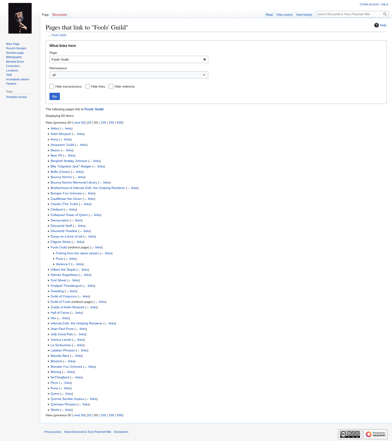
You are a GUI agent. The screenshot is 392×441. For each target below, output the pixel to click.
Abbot (55, 128)
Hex (53, 318)
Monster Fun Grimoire (66, 366)
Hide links (98, 86)
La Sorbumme (61, 345)
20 (89, 122)
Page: (53, 52)
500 (119, 122)
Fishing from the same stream (77, 253)
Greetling (57, 291)
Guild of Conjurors (64, 296)
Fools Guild (59, 247)
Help (383, 25)
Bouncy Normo (61, 177)
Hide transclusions (68, 86)
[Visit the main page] (20, 18)
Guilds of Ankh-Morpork (67, 307)
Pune (59, 258)
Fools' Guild (59, 35)
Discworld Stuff (61, 226)
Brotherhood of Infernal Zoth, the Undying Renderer (88, 188)
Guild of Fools (61, 302)
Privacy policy (52, 432)
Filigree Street (61, 242)
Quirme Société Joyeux (67, 399)
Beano (55, 150)
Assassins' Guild (62, 145)
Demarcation (60, 220)
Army (54, 139)
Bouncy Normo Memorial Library (74, 182)
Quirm (55, 393)
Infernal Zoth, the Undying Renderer (77, 323)
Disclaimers (121, 432)
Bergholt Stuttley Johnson (69, 161)
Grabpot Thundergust (66, 285)
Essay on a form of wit (66, 236)
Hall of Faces (60, 312)
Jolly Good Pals (62, 334)
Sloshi (55, 410)
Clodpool (57, 209)
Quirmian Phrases (63, 404)
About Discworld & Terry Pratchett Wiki (87, 432)
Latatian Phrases (63, 350)
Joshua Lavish (61, 339)
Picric (54, 383)
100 (103, 122)
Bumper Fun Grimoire (66, 193)
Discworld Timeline (64, 231)
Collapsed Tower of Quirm (69, 215)
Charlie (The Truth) (64, 204)
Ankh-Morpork (61, 134)
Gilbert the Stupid (63, 269)
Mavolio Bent (60, 356)
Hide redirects (125, 86)
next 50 (79, 122)
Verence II (63, 264)
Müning (56, 372)
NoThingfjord (60, 377)
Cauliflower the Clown (66, 199)
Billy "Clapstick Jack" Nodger (71, 166)
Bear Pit (56, 155)
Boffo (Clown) (60, 172)
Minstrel (56, 361)
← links (66, 128)
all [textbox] (54, 75)
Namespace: (58, 68)
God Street (58, 280)
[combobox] (128, 59)
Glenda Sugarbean (64, 275)
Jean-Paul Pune (62, 329)
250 (111, 122)
